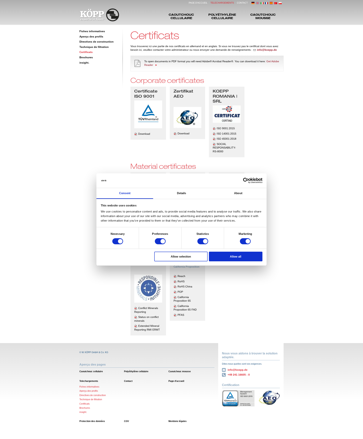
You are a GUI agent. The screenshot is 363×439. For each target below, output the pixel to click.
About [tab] (238, 193)
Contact (242, 3)
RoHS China (185, 286)
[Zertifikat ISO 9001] (148, 114)
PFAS (181, 314)
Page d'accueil (198, 3)
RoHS (181, 281)
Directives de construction (96, 41)
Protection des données (92, 421)
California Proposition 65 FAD (185, 307)
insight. (84, 62)
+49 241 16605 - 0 (239, 374)
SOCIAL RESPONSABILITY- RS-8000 (224, 147)
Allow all (235, 256)
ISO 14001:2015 (226, 133)
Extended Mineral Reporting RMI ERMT (147, 327)
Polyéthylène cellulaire (222, 16)
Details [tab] (181, 193)
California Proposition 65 (182, 299)
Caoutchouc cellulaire (181, 16)
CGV (126, 421)
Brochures (86, 57)
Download (144, 133)
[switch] (160, 241)
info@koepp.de (237, 369)
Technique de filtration (94, 46)
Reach (181, 276)
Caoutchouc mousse (263, 16)
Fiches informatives (92, 31)
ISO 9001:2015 (226, 128)
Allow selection (181, 256)
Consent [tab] (124, 193)
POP (180, 291)
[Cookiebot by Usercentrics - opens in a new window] (245, 180)
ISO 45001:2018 (226, 138)
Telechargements (222, 3)
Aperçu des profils (91, 36)
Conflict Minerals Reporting (146, 310)
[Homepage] (99, 15)
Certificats (86, 52)
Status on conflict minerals (146, 318)
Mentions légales (177, 421)
